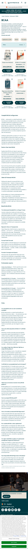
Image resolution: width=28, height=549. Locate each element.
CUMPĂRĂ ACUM (8, 71)
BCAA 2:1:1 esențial (20, 91)
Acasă (3, 16)
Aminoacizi (12, 16)
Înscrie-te (6, 496)
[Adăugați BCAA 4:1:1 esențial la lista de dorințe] (25, 50)
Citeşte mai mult (5, 35)
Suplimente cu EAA (7, 39)
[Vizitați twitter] (15, 509)
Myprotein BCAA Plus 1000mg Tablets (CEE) (7, 93)
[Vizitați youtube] (12, 509)
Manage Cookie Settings (14, 538)
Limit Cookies (14, 542)
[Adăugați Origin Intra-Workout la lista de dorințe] (12, 50)
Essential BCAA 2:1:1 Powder (8, 288)
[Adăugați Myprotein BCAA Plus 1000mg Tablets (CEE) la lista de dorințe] (12, 79)
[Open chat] (19, 509)
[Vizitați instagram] (2, 509)
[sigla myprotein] (13, 2)
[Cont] (22, 3)
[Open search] (5, 3)
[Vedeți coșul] (25, 2)
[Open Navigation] (2, 2)
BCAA (17, 16)
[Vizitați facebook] (6, 509)
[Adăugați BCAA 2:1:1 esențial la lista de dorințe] (25, 79)
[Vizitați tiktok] (9, 509)
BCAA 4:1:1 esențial (20, 62)
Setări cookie (5, 500)
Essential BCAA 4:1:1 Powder (8, 278)
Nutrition (7, 16)
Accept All (14, 546)
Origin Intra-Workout (7, 62)
